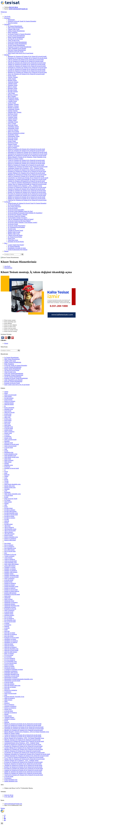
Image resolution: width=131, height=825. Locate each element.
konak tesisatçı (8, 399)
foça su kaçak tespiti (10, 621)
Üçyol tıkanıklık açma (10, 661)
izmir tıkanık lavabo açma (11, 457)
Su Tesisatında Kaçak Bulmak (16, 227)
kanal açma (7, 422)
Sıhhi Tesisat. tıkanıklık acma (12, 494)
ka (5, 406)
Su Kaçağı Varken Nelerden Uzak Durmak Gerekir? (22, 222)
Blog (5, 243)
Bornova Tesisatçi (13, 94)
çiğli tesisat (7, 525)
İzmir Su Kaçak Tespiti (10, 498)
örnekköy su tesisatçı (10, 569)
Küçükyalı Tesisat (13, 142)
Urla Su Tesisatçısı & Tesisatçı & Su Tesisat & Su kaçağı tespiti (25, 61)
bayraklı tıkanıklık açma (11, 513)
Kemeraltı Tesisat (13, 139)
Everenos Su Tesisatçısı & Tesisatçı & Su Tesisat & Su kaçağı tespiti (27, 187)
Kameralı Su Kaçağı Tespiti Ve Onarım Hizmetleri (22, 21)
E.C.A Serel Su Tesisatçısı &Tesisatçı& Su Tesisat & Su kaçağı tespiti (27, 182)
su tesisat (6, 623)
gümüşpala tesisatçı (9, 604)
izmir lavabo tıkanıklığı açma (12, 484)
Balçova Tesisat (12, 86)
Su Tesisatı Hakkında (14, 246)
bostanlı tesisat (8, 581)
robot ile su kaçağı (9, 412)
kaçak (6, 506)
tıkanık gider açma (9, 486)
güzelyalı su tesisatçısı (10, 647)
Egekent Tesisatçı (13, 110)
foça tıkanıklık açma (10, 620)
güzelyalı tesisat (8, 644)
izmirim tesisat (8, 430)
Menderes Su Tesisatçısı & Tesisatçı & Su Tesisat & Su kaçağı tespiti (27, 174)
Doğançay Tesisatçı (13, 106)
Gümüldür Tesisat (13, 122)
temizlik (6, 463)
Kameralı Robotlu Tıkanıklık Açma (14, 696)
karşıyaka (7, 631)
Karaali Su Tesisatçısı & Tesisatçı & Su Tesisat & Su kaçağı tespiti (26, 189)
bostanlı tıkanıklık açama (11, 586)
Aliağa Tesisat (12, 78)
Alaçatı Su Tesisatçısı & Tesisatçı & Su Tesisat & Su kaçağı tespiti (26, 162)
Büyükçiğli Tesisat (13, 98)
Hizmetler (7, 24)
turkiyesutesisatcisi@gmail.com (18, 9)
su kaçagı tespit (8, 447)
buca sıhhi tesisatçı (9, 549)
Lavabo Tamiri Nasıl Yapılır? (16, 245)
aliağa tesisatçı (8, 700)
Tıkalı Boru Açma (13, 240)
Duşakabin (7, 492)
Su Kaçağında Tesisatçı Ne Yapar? (17, 217)
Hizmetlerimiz (8, 268)
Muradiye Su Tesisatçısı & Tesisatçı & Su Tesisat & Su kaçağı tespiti (27, 155)
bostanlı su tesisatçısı (10, 583)
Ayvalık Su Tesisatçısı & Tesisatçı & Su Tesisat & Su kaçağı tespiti (26, 69)
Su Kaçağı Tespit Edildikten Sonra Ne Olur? (20, 211)
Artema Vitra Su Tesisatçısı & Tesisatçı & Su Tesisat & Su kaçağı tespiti (24, 759)
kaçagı (6, 471)
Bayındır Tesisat (12, 90)
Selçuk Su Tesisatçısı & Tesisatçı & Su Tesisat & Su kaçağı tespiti (26, 169)
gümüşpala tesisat (9, 601)
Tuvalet (6, 481)
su (5, 470)
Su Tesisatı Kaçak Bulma (15, 237)
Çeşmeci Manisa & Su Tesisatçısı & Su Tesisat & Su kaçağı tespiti (26, 173)
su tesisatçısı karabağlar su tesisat (13, 669)
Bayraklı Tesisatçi (13, 91)
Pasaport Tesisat (12, 144)
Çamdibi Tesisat (12, 101)
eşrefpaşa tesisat (8, 613)
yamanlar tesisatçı (9, 717)
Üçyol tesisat (7, 656)
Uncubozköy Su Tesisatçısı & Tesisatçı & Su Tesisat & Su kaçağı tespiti (28, 177)
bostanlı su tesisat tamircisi (11, 591)
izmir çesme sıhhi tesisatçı (11, 564)
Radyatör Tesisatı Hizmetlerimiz (17, 50)
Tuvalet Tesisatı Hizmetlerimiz (16, 45)
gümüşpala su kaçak (10, 607)
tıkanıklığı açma (8, 452)
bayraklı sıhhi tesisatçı (10, 511)
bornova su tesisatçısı (10, 708)
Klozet (6, 343)
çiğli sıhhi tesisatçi (9, 533)
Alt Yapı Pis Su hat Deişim (15, 39)
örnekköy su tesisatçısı (10, 570)
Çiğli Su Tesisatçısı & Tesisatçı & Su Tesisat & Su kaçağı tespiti (26, 59)
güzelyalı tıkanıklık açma (11, 648)
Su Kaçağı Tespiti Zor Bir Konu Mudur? (19, 221)
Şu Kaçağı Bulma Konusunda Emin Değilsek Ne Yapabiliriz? (25, 213)
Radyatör (6, 474)
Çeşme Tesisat (12, 102)
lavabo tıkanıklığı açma (10, 779)
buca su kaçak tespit (10, 551)
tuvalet (6, 450)
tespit (5, 473)
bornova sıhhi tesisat (10, 540)
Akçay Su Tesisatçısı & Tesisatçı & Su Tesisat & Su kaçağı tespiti (26, 74)
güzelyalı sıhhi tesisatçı (10, 652)
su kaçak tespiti (8, 428)
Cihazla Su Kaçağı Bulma (15, 235)
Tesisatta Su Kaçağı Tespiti (15, 230)
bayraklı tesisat (8, 508)
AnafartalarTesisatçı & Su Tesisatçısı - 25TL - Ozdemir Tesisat (21, 743)
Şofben (6, 476)
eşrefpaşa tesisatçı (9, 615)
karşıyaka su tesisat (9, 632)
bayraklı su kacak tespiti (11, 514)
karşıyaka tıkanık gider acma (12, 685)
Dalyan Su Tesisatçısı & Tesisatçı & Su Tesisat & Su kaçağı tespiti (26, 163)
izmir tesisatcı (8, 502)
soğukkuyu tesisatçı (9, 719)
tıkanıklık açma (8, 409)
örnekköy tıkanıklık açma (11, 575)
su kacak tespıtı (8, 495)
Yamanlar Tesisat (12, 85)
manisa (6, 391)
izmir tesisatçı (8, 396)
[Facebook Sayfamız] (4, 817)
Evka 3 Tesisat (12, 123)
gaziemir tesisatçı (9, 403)
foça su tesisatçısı (9, 618)
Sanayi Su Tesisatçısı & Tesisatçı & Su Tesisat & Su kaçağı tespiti (26, 150)
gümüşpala (7, 597)
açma (5, 490)
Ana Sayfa (7, 16)
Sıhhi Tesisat (7, 462)
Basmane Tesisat (12, 88)
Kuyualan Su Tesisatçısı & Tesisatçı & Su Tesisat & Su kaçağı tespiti (27, 193)
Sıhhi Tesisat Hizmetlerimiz (15, 27)
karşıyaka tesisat (8, 636)
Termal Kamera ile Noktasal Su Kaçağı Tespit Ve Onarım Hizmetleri (27, 203)
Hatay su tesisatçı (9, 653)
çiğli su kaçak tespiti (10, 530)
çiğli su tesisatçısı (9, 527)
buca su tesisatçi (8, 545)
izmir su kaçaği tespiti (10, 395)
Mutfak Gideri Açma (14, 233)
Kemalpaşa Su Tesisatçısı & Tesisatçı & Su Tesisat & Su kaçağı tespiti (27, 58)
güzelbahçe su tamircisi (10, 642)
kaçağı (6, 720)
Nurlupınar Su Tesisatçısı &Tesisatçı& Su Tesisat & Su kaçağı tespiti (27, 179)
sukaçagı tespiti (8, 442)
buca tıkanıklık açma (10, 548)
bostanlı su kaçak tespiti (11, 589)
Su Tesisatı (7, 500)
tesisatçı (6, 522)
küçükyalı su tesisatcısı (10, 690)
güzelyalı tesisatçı (9, 645)
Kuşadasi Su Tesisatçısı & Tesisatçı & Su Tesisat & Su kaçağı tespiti (27, 171)
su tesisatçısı (7, 436)
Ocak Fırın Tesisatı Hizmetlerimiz (17, 42)
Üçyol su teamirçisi (9, 660)
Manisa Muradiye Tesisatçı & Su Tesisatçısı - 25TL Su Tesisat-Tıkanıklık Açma (26, 731)
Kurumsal (7, 18)
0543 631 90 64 (13, 7)
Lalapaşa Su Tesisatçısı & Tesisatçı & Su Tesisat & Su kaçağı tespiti (27, 195)
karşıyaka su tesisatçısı (10, 712)
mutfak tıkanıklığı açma (10, 781)
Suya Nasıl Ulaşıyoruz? (14, 206)
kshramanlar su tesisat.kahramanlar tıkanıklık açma (18, 679)
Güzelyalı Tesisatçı (13, 130)
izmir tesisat (7, 425)
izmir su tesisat (8, 599)
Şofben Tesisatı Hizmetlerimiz (16, 31)
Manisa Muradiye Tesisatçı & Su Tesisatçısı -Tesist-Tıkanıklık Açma (27, 157)
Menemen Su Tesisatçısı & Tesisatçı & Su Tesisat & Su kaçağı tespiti (27, 56)
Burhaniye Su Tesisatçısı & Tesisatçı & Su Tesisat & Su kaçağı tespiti (27, 72)
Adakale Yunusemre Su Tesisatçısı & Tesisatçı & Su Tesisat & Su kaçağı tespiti (26, 755)
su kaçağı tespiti (8, 580)
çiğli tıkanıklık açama (10, 529)
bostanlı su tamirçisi (9, 588)
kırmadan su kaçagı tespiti (11, 468)
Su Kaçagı (7, 466)
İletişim (6, 251)
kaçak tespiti (7, 411)
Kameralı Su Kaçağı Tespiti (15, 51)
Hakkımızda (11, 19)
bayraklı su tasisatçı (9, 518)
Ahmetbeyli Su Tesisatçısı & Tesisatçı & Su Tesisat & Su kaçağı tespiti (27, 166)
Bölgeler (6, 55)
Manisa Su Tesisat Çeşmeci (15, 158)
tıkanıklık (7, 441)
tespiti (6, 629)
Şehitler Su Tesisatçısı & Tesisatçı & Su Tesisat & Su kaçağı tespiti (26, 197)
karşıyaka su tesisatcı (10, 687)
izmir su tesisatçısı (9, 431)
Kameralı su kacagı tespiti (11, 637)
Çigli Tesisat (11, 93)
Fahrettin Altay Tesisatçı (14, 112)
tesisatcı (6, 503)
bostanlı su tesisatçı (9, 585)
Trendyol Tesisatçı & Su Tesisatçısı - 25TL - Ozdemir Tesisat (25, 185)
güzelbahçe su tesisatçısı (11, 640)
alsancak (6, 521)
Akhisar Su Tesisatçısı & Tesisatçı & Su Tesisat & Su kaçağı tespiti (26, 64)
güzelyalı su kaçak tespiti (11, 650)
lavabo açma (7, 419)
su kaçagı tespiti (8, 682)
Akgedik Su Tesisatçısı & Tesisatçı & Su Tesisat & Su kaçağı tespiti (27, 190)
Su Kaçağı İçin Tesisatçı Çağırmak (17, 214)
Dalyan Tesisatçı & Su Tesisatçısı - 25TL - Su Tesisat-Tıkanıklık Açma (24, 738)
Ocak (5, 478)
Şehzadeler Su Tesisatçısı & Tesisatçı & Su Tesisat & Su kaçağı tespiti (27, 152)
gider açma (7, 417)
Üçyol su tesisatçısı (9, 658)
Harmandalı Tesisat (13, 128)
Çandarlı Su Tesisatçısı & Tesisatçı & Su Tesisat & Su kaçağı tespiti (27, 66)
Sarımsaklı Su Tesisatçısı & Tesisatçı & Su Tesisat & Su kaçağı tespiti (27, 67)
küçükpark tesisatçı (9, 668)
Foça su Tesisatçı (12, 115)
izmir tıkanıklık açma (10, 455)
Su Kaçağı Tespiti (13, 224)
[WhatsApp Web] (5, 815)
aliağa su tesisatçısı (9, 698)
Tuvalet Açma (12, 229)
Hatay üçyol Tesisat (13, 131)
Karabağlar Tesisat (13, 134)
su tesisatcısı (7, 692)
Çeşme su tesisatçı (9, 556)
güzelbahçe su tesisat (10, 639)
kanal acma (7, 596)
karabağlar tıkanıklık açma (11, 674)
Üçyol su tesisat (8, 655)
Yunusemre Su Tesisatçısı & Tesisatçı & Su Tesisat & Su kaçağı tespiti (27, 154)
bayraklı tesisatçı (9, 398)
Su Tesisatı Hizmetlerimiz (15, 26)
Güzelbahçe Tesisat (13, 126)
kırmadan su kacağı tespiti (11, 444)
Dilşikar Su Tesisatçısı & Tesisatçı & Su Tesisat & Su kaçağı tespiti (26, 198)
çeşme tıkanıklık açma (10, 562)
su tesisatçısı (7, 624)
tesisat (6, 393)
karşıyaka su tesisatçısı (10, 634)
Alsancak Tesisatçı (13, 82)
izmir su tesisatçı (8, 460)
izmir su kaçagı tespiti (10, 446)
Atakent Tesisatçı (12, 118)
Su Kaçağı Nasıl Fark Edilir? (16, 209)
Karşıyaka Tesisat (13, 125)
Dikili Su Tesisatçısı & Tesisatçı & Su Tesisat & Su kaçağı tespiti (26, 165)
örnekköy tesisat (8, 573)
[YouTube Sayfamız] (5, 820)
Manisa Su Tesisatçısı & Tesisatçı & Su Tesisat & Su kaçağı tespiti (26, 149)
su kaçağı (7, 628)
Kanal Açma (11, 238)
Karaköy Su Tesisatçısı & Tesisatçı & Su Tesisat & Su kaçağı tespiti (27, 192)
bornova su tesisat (9, 666)
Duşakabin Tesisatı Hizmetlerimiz (17, 43)
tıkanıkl (6, 714)
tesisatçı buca (8, 709)
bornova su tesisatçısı (10, 538)
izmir (5, 449)
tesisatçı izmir (8, 438)
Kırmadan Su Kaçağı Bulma (16, 241)
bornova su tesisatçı (9, 401)
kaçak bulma (7, 420)
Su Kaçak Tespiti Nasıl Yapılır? (16, 225)
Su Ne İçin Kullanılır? (14, 205)
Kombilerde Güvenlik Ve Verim (17, 248)
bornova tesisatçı (9, 664)
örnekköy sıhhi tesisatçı (10, 572)
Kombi (6, 497)
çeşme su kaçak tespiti (10, 561)
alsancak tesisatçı (9, 404)
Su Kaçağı (7, 201)
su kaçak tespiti (8, 711)
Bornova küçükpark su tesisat (16, 133)
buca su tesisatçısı (9, 546)
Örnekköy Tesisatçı (13, 104)
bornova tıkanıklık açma (11, 537)
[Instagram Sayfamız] (5, 818)
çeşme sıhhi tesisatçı (10, 565)
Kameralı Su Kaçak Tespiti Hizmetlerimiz (19, 47)
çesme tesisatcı (8, 557)
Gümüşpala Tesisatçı (13, 109)
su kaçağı (7, 434)
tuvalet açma (7, 414)
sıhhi (5, 505)
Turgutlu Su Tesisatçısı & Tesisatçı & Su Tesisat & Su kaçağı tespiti (27, 63)
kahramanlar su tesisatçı (11, 677)
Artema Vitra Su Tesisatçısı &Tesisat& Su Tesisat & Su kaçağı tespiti (27, 184)
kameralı (6, 626)
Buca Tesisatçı (12, 96)
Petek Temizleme (12, 32)
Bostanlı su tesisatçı (13, 107)
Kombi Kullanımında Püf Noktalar (17, 249)
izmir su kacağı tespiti (10, 439)
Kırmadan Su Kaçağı (10, 554)
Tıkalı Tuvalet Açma (13, 40)
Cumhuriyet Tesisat (13, 99)
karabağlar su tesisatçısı (10, 671)
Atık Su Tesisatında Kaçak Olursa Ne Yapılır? (21, 219)
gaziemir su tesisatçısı (10, 706)
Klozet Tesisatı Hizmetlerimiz (16, 37)
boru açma (7, 423)
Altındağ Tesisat (12, 83)
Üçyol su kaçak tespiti (10, 663)
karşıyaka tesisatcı (9, 684)
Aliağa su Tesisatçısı (13, 146)
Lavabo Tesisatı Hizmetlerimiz (16, 35)
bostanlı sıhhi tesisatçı (10, 593)
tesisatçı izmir (8, 433)
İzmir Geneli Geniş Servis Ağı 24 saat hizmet (20, 53)
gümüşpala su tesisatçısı (11, 602)
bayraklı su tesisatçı (9, 510)
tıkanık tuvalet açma (10, 487)
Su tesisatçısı (7, 778)
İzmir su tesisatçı (12, 147)
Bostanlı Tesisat (12, 80)
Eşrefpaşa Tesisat (12, 114)
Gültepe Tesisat (12, 120)
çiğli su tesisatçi (8, 532)
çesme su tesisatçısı (9, 559)
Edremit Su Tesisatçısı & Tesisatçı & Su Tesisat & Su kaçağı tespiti (26, 71)
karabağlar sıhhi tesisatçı (11, 672)
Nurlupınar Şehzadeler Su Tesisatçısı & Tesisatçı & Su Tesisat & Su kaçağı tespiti (27, 754)
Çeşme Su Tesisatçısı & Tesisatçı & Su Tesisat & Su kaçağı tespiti (26, 160)
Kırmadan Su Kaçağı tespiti (12, 594)
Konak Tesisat (12, 75)
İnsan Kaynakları (12, 23)
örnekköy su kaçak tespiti (11, 577)
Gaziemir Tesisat (12, 117)
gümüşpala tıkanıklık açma (11, 605)
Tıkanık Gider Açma (13, 29)
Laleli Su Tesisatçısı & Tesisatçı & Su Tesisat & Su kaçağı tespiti (26, 176)
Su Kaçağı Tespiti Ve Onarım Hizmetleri (19, 34)
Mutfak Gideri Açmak (14, 232)
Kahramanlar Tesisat (13, 136)
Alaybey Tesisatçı (13, 77)
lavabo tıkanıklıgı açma (10, 454)
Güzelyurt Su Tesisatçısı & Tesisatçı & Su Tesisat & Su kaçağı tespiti (27, 200)
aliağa (6, 701)
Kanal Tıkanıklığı (9, 407)
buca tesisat (7, 543)
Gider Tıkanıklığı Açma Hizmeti (17, 48)
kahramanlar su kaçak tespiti (12, 680)
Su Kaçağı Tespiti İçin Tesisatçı (16, 216)
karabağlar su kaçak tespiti (11, 676)
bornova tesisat (8, 535)
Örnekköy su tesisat (9, 567)
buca (5, 553)
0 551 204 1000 (8, 796)
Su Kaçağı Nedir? (13, 208)
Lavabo (6, 482)
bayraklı (6, 519)
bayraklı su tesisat (9, 516)
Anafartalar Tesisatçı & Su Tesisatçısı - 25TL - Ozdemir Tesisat (25, 168)
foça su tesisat (8, 617)
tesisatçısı (7, 703)
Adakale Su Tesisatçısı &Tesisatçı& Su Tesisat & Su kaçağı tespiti (26, 181)
